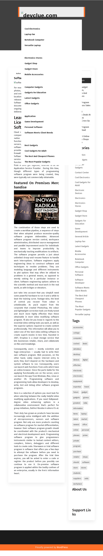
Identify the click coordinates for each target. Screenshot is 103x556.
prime (85, 435)
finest (86, 387)
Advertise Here (79, 498)
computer (77, 338)
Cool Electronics (32, 29)
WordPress (62, 547)
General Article (82, 236)
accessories (78, 327)
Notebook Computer (34, 40)
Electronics (28, 52)
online (75, 430)
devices (76, 360)
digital (85, 360)
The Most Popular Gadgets (37, 162)
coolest (76, 344)
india (85, 403)
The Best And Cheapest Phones (40, 156)
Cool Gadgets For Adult (35, 151)
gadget (84, 392)
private (76, 441)
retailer (76, 457)
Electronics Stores (33, 58)
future (75, 392)
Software (27, 110)
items (75, 414)
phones (76, 435)
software (85, 462)
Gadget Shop (31, 63)
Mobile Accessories (34, 74)
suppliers (77, 478)
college (76, 333)
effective (76, 365)
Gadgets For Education (35, 92)
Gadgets (27, 139)
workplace (77, 484)
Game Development (34, 121)
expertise (77, 387)
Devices (26, 23)
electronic (77, 371)
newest (76, 425)
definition (77, 349)
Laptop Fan (30, 34)
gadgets (76, 398)
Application (30, 116)
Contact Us (78, 495)
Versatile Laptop (33, 45)
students (76, 473)
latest (75, 419)
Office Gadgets (32, 103)
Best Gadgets (31, 145)
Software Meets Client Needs (39, 132)
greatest (76, 403)
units (86, 478)
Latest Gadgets (32, 98)
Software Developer (80, 281)
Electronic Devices (79, 191)
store (75, 468)
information (78, 408)
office (85, 425)
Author (18, 73)
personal (85, 430)
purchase (77, 451)
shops (85, 457)
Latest (26, 81)
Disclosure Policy (81, 501)
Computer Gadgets (34, 87)
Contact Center (82, 172)
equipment (77, 381)
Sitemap (77, 504)
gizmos (86, 398)
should (76, 462)
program (76, 446)
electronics (77, 376)
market (84, 419)
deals (85, 344)
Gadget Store (31, 69)
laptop (84, 414)
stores (83, 468)
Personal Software (33, 127)
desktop (76, 354)
